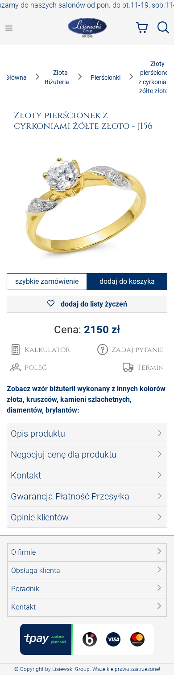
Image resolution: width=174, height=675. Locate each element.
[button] (130, 350)
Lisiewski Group (71, 669)
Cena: (87, 329)
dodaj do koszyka (127, 281)
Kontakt (23, 607)
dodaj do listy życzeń (93, 304)
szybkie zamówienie (47, 281)
